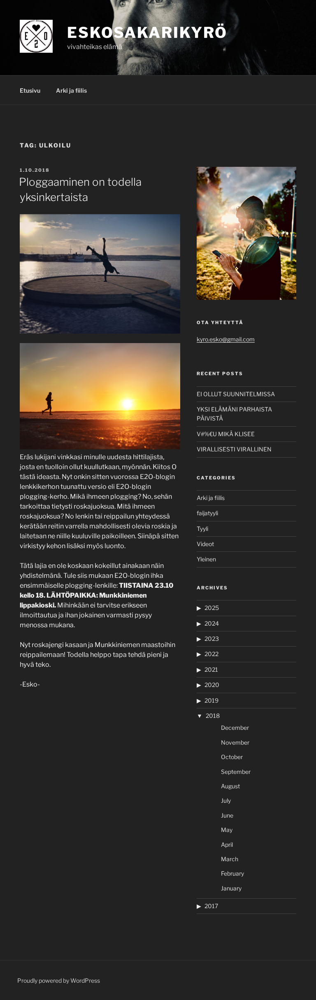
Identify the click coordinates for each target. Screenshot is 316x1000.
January (231, 888)
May (226, 829)
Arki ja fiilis (71, 90)
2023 (211, 638)
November (235, 742)
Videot (205, 543)
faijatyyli (207, 512)
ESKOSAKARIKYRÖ (147, 32)
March (229, 858)
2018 (213, 715)
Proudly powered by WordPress (58, 980)
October (232, 756)
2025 (211, 607)
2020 (211, 684)
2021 (211, 669)
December (235, 727)
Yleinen (206, 559)
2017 (211, 905)
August (230, 786)
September (236, 771)
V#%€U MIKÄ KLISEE (226, 433)
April (227, 844)
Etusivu (30, 90)
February (232, 873)
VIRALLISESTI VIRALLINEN (234, 449)
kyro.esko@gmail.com (226, 339)
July (226, 800)
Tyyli (202, 528)
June (227, 815)
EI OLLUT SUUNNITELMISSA (236, 393)
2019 (211, 700)
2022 (211, 653)
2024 (211, 623)
